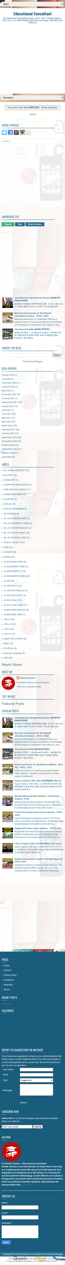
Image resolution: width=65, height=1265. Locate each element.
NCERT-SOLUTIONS (13, 638)
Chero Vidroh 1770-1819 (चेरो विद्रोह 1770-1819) (37, 843)
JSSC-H (7, 634)
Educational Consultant (33, 13)
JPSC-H (7, 624)
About (7, 989)
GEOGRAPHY (10, 513)
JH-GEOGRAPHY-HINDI (15, 576)
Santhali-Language (13, 653)
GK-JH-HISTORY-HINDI (14, 533)
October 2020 (8, 445)
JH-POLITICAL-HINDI (13, 605)
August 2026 (8, 375)
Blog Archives (35, 224)
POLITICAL (9, 648)
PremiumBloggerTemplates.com (22, 1261)
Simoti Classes (28, 678)
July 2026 (6, 379)
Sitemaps (8, 984)
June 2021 (7, 414)
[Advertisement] (32, 59)
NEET (6, 643)
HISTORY (8, 552)
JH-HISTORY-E (10, 585)
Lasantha (52, 1259)
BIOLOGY (8, 475)
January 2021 (8, 433)
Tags (20, 224)
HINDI (6, 547)
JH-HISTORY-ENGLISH (14, 590)
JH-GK (7, 581)
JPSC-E (7, 619)
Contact (7, 970)
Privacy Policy (10, 975)
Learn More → (28, 1184)
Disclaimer (9, 980)
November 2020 (9, 441)
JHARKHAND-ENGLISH (15, 610)
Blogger (38, 361)
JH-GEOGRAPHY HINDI (14, 566)
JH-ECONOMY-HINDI (13, 561)
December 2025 (9, 382)
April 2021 (6, 421)
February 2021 (8, 429)
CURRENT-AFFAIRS (13, 494)
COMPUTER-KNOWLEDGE (16, 484)
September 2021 (10, 402)
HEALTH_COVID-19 (13, 542)
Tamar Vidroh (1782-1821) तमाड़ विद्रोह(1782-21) (38, 780)
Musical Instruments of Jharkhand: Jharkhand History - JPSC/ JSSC (33, 314)
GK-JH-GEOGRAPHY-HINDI (16, 523)
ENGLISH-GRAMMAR (14, 509)
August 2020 (8, 453)
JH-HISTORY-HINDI (13, 595)
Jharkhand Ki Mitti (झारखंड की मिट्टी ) (32, 329)
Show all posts (49, 107)
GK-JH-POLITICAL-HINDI (15, 537)
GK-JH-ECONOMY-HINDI (15, 518)
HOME (7, 557)
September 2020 (10, 449)
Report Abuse (12, 665)
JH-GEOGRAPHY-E (12, 571)
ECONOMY (9, 499)
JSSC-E (7, 629)
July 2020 (6, 457)
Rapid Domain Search (48, 1261)
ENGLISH (8, 504)
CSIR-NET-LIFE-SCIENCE (15, 489)
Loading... (6, 1003)
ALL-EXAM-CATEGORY (14, 470)
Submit (23, 1102)
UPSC (6, 658)
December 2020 (9, 437)
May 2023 (6, 390)
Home (33, 114)
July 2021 (6, 410)
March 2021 (7, 425)
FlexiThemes (23, 1259)
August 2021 (8, 406)
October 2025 (8, 386)
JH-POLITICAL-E (11, 600)
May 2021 (6, 418)
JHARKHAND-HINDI (13, 614)
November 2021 (9, 394)
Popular (8, 224)
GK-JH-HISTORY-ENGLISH (16, 528)
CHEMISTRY (9, 480)
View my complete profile (29, 686)
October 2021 (8, 398)
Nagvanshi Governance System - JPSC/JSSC (38, 828)
